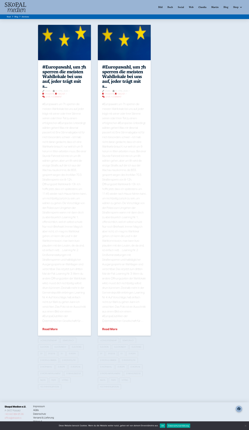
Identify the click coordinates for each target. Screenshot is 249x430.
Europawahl (46, 367)
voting (65, 380)
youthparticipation (49, 387)
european (75, 367)
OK (162, 426)
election (44, 347)
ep (41, 353)
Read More (50, 329)
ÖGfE (53, 380)
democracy (68, 340)
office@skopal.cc (13, 417)
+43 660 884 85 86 (14, 414)
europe (61, 367)
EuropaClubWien (48, 360)
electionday (60, 347)
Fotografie (49, 94)
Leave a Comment (53, 97)
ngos (43, 380)
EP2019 (51, 353)
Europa (72, 353)
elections (76, 347)
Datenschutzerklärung (178, 426)
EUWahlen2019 (73, 373)
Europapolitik (69, 360)
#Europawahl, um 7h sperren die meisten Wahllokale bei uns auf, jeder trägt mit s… (64, 76)
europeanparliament (50, 373)
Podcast (61, 94)
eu (62, 353)
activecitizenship (48, 340)
